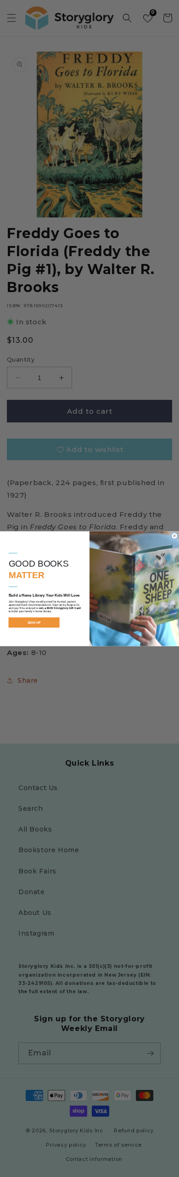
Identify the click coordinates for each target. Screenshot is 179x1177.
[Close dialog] (174, 536)
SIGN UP (34, 622)
